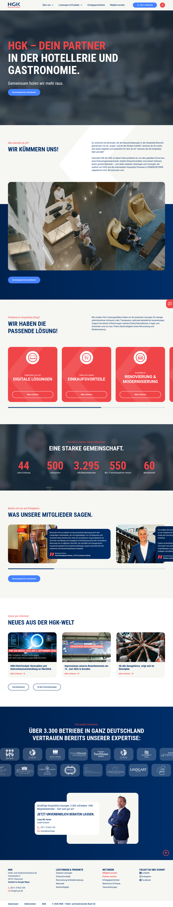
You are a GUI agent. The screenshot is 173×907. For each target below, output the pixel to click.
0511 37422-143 (48, 827)
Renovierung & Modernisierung (69, 880)
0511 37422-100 (18, 888)
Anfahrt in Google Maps (19, 882)
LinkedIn (146, 873)
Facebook (146, 880)
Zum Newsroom (18, 687)
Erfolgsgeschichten (96, 5)
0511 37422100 (146, 5)
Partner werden (109, 876)
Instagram (146, 876)
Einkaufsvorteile (63, 876)
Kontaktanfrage (48, 831)
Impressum (13, 904)
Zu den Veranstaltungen (47, 687)
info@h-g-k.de (17, 891)
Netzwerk (60, 883)
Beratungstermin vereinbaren (24, 92)
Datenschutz (30, 904)
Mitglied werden (117, 5)
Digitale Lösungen (64, 873)
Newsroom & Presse (111, 883)
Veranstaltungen (109, 887)
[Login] (162, 5)
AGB (44, 904)
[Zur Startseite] (14, 5)
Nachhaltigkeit (62, 887)
